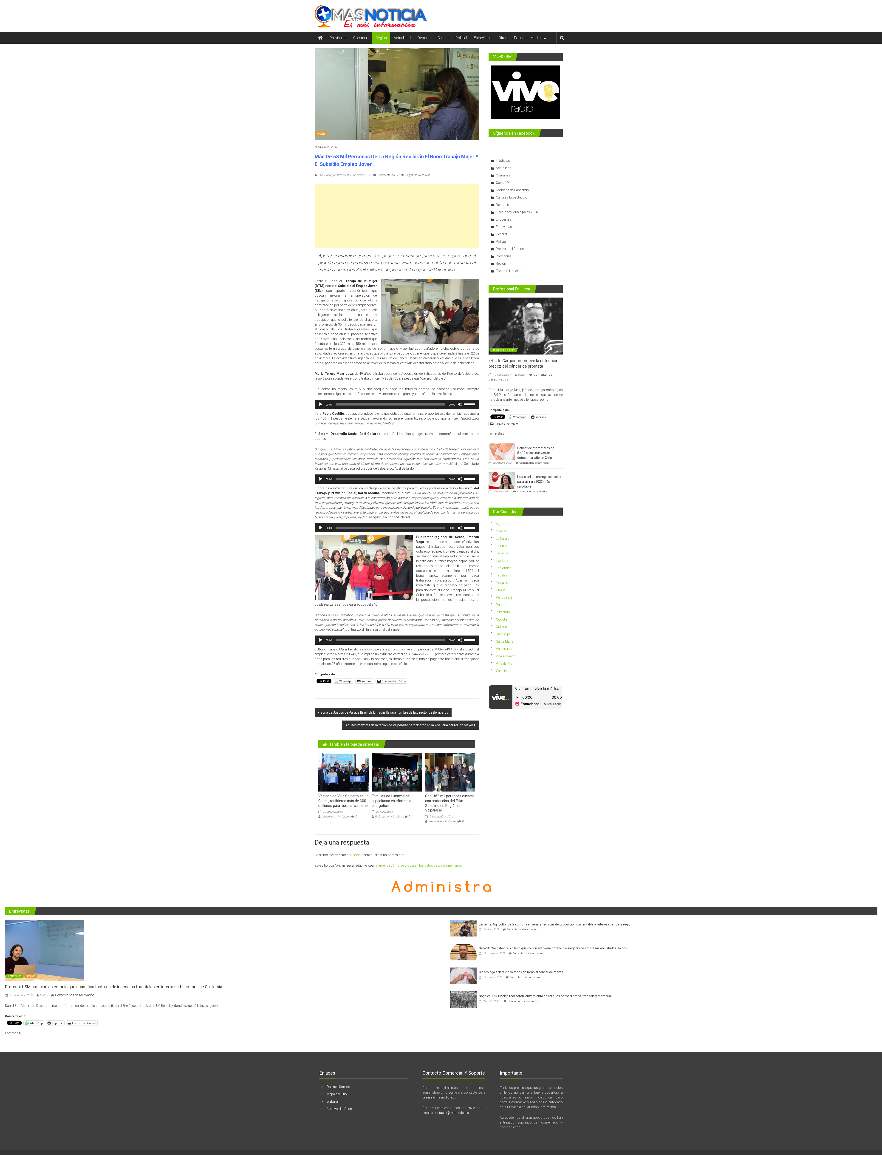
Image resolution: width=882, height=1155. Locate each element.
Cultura (443, 38)
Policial (461, 38)
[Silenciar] (460, 404)
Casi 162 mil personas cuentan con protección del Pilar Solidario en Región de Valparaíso (450, 803)
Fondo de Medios (528, 38)
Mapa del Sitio (337, 1094)
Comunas (361, 38)
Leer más (496, 434)
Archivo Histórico (339, 1109)
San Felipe (503, 634)
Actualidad (402, 38)
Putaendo (503, 612)
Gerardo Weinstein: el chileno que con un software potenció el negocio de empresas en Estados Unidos (553, 948)
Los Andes (503, 568)
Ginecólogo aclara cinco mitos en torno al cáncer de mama (521, 972)
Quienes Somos (338, 1087)
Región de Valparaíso (417, 175)
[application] (397, 404)
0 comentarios (386, 175)
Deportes (502, 205)
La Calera (502, 538)
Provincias (338, 38)
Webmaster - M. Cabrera (336, 816)
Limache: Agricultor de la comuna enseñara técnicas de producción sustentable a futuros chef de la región (555, 924)
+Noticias (503, 160)
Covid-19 (502, 182)
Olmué (500, 590)
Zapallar (502, 671)
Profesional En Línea (511, 249)
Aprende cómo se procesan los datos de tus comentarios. (420, 865)
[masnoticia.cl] (320, 38)
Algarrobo (503, 524)
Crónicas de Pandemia (512, 190)
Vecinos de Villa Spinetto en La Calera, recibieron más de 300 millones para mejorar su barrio (343, 801)
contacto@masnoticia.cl (451, 1113)
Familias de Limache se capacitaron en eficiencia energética (391, 801)
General (501, 234)
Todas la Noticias (508, 271)
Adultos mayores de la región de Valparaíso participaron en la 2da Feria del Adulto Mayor (409, 725)
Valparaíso (504, 649)
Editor (521, 374)
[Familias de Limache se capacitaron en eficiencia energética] (397, 772)
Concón (502, 531)
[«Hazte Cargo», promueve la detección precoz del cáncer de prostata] (526, 326)
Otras (502, 38)
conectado (355, 855)
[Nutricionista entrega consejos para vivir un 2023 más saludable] (502, 480)
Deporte (424, 38)
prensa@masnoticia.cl (438, 1097)
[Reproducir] (320, 404)
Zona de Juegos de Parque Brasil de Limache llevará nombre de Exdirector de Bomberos (384, 712)
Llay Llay (502, 560)
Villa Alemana (505, 656)
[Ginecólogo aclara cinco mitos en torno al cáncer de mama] (463, 975)
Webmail (333, 1101)
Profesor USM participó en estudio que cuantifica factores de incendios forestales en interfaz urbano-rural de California (113, 986)
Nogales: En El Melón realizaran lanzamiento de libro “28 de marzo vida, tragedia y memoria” (545, 996)
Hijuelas (501, 575)
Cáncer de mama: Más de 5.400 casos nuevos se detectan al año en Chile (535, 453)
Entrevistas (483, 38)
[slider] (470, 404)
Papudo (501, 605)
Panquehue (504, 597)
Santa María (504, 641)
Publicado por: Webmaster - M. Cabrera (342, 175)
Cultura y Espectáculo (511, 197)
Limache (502, 553)
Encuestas (503, 219)
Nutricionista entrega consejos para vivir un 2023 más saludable (539, 481)
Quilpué (501, 627)
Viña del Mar (505, 663)
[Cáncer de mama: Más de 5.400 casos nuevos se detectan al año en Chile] (502, 452)
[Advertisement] (397, 216)
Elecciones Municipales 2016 (517, 212)
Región (381, 38)
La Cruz (501, 546)
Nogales (502, 583)
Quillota (501, 619)
